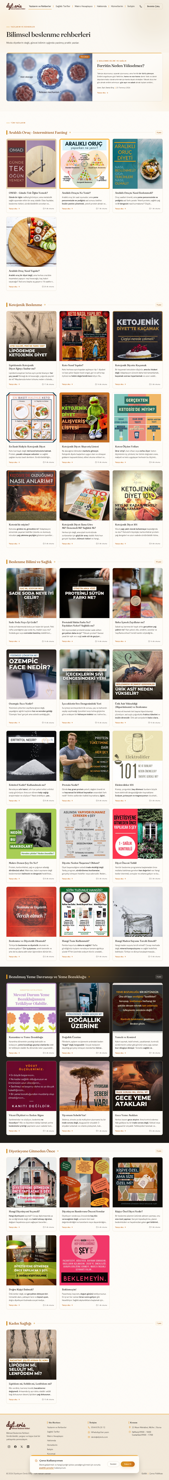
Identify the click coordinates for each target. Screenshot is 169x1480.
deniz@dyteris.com (99, 1437)
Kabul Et (127, 1464)
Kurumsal (51, 1453)
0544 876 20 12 (98, 1427)
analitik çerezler (46, 1468)
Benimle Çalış (153, 6)
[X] (21, 1446)
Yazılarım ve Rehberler (40, 6)
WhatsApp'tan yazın (100, 1432)
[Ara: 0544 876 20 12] (140, 6)
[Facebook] (15, 1446)
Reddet (113, 1464)
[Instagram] (9, 1446)
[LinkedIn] (28, 1446)
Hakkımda (102, 6)
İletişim (131, 6)
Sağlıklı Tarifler (63, 6)
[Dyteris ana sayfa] (15, 6)
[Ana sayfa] (18, 1425)
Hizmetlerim (117, 6)
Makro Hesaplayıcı (84, 6)
